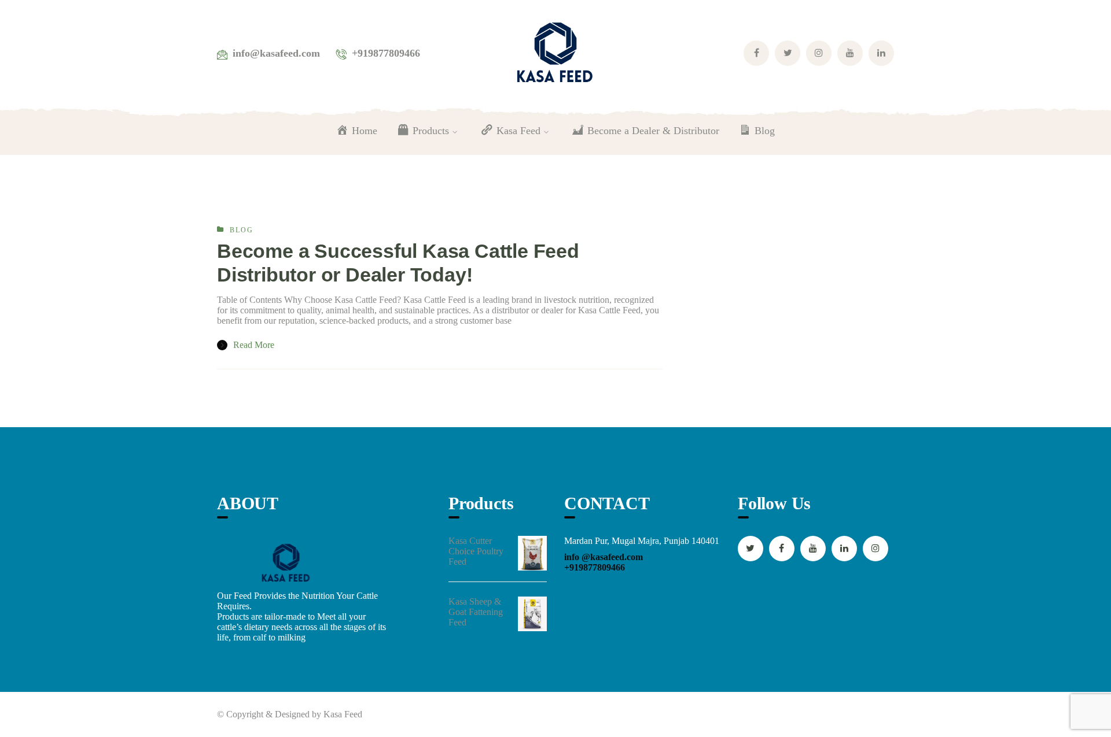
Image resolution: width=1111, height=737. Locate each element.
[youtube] (813, 548)
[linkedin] (844, 548)
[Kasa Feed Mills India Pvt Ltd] (555, 52)
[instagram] (875, 548)
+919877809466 (594, 567)
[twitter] (750, 548)
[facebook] (781, 548)
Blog (241, 230)
